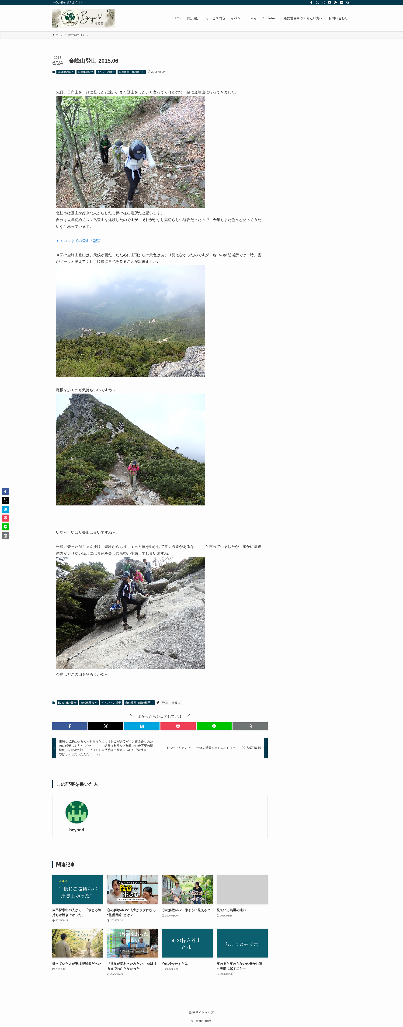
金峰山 (176, 702)
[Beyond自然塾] (83, 18)
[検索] (348, 2)
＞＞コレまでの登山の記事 (78, 241)
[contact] (342, 2)
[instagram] (323, 2)
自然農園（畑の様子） (132, 71)
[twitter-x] (317, 2)
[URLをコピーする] (250, 726)
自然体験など (85, 71)
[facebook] (311, 2)
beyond (76, 830)
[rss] (336, 2)
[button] (69, 726)
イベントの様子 (106, 71)
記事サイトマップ (201, 1012)
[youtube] (330, 2)
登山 (165, 702)
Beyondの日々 (66, 71)
